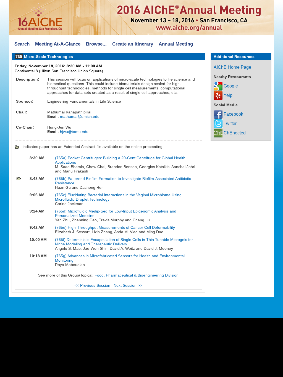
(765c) (60, 195)
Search (22, 44)
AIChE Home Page (232, 67)
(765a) (61, 158)
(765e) (61, 227)
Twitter (229, 123)
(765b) (61, 178)
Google (230, 86)
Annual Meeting (176, 44)
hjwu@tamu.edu (73, 131)
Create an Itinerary (132, 44)
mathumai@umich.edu (79, 116)
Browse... (96, 44)
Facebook (232, 114)
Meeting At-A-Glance (57, 44)
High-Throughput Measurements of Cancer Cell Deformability (121, 227)
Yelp (227, 95)
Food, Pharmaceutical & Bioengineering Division (137, 275)
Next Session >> (128, 285)
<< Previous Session (92, 285)
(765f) (60, 239)
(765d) (61, 211)
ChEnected (234, 133)
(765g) (61, 256)
